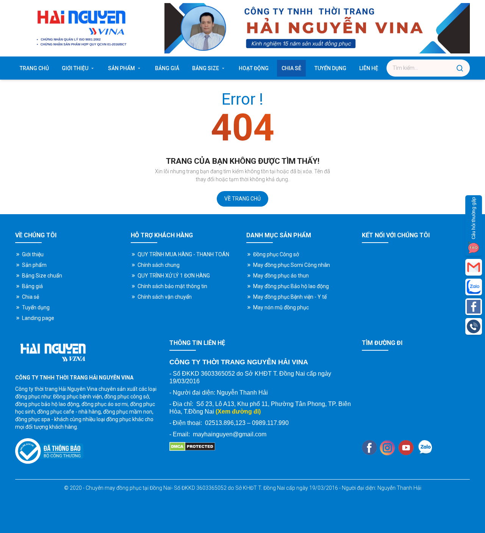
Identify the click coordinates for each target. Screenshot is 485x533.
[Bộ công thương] (49, 451)
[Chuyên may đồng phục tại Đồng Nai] (88, 352)
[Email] (473, 267)
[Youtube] (406, 448)
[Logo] (80, 28)
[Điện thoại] (473, 326)
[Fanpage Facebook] (473, 307)
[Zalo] (424, 447)
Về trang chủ (242, 199)
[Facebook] (369, 447)
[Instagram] (387, 448)
